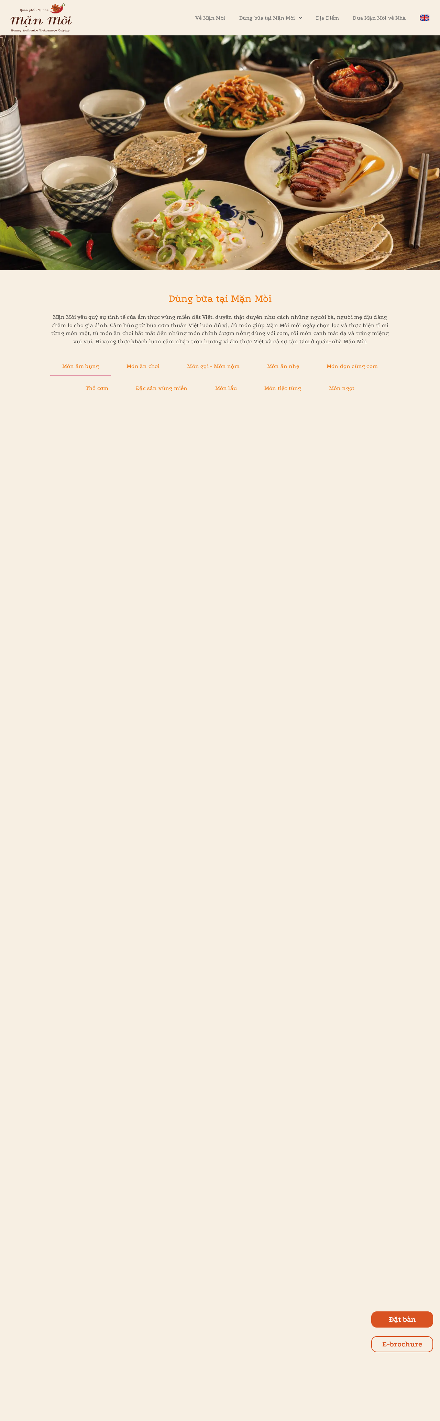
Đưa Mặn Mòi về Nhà (379, 18)
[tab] (80, 366)
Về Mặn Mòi (210, 18)
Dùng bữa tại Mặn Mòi (267, 18)
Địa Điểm (327, 18)
